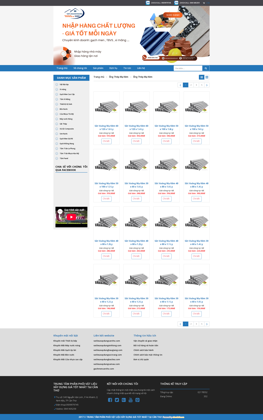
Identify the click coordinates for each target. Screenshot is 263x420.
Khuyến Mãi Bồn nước (63, 354)
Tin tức (127, 68)
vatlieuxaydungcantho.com (107, 340)
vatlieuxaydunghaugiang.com (108, 350)
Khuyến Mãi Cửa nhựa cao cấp (67, 359)
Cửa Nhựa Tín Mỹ (66, 114)
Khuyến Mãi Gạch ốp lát (64, 350)
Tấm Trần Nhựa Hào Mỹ (69, 153)
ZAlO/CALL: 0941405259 (189, 3)
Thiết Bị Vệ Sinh (65, 104)
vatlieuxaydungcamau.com (107, 364)
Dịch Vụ (113, 68)
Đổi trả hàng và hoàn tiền (146, 345)
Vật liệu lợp (64, 84)
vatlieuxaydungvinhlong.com (107, 345)
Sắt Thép (63, 124)
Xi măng (62, 89)
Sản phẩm (98, 68)
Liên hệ (141, 68)
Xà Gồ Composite (66, 129)
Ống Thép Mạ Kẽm (118, 76)
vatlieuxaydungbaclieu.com (107, 359)
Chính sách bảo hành (144, 350)
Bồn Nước (63, 109)
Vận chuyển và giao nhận (145, 340)
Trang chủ (62, 68)
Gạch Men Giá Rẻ (66, 138)
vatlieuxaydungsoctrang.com (108, 354)
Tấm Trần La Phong (67, 148)
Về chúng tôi (80, 68)
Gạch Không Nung (66, 143)
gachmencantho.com (104, 368)
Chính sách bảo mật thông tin (148, 354)
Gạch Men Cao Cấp (67, 94)
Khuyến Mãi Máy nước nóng (66, 345)
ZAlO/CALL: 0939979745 (161, 3)
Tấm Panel (63, 158)
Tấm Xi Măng (64, 99)
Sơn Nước (63, 134)
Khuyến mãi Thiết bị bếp (65, 340)
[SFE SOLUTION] (173, 417)
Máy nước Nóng (65, 119)
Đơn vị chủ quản (141, 359)
